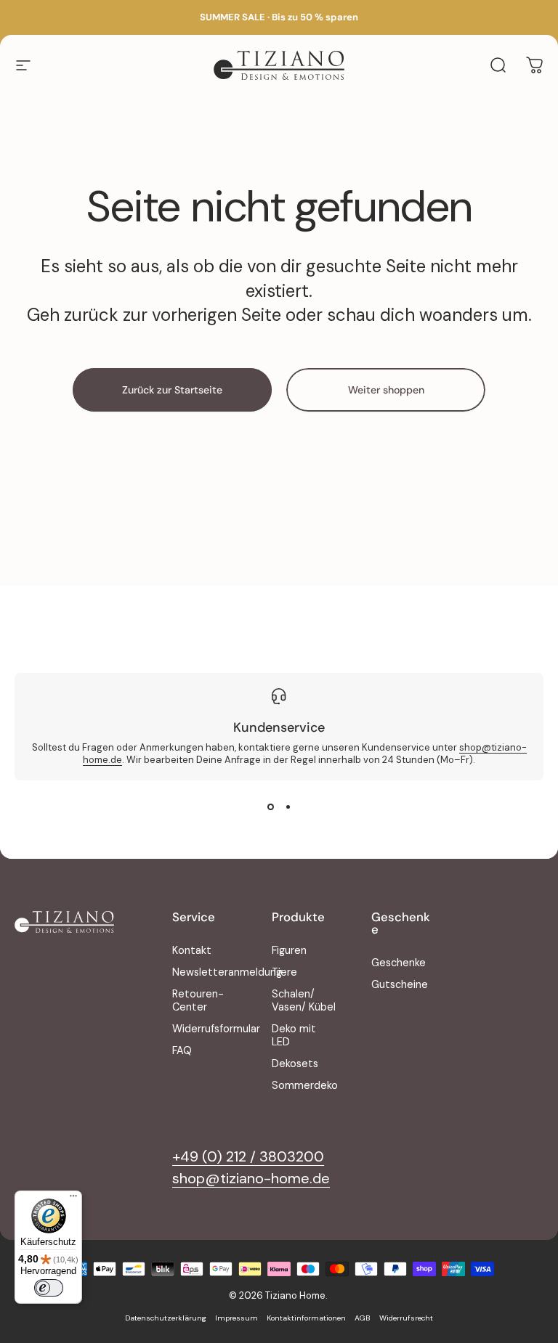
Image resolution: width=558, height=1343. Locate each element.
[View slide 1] (270, 806)
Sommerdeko (305, 1085)
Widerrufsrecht (406, 1318)
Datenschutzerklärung (165, 1318)
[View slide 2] (287, 806)
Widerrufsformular (216, 1028)
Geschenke (398, 962)
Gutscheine (399, 984)
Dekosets (295, 1063)
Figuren (289, 950)
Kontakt (191, 950)
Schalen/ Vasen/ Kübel (304, 1000)
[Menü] (73, 1199)
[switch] (48, 1288)
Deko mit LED (294, 1035)
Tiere (284, 972)
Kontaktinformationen (306, 1318)
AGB (363, 1318)
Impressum (236, 1318)
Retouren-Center (198, 1000)
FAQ (182, 1050)
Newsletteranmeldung (227, 972)
